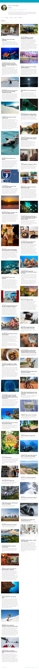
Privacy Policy (33, 667)
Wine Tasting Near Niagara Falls (8, 480)
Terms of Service (27, 667)
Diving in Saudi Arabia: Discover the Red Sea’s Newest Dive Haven (10, 423)
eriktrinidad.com (13, 9)
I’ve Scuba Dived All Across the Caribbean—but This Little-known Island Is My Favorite (29, 272)
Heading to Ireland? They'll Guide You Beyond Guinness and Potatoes (9, 569)
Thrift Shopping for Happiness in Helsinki (29, 164)
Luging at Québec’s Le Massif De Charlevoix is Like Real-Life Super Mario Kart (9, 651)
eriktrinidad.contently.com (22, 9)
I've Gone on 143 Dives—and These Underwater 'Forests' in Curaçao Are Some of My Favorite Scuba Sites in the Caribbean (9, 65)
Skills (15, 17)
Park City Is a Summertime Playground (28, 477)
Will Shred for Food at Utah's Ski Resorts (29, 497)
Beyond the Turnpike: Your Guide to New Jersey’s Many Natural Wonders (10, 213)
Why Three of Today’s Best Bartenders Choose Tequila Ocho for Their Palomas (9, 250)
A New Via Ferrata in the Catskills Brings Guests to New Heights (10, 503)
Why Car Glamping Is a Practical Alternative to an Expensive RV (27, 38)
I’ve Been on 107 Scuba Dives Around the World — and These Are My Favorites (29, 456)
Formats (20, 17)
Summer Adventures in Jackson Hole (28, 435)
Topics (11, 17)
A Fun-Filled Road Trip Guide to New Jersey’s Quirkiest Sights (9, 187)
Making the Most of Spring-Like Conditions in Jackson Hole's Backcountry (10, 626)
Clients (6, 17)
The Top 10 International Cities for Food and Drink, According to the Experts (9, 306)
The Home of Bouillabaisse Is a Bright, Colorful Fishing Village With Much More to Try (9, 364)
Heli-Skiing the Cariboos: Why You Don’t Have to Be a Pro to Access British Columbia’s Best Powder (9, 91)
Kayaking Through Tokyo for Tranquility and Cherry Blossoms (28, 67)
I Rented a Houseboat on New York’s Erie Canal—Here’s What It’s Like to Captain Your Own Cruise (29, 138)
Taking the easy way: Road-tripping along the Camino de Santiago (29, 372)
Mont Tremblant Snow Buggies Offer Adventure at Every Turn (28, 520)
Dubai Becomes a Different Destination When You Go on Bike (28, 187)
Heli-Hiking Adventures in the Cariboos (9, 524)
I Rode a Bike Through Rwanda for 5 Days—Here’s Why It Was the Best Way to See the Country (29, 393)
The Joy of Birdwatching (6, 457)
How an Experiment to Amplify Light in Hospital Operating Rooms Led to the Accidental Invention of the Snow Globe (28, 351)
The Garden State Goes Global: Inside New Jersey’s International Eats (28, 242)
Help (37, 667)
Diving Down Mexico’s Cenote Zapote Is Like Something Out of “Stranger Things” (29, 115)
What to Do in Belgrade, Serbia (27, 299)
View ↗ (17, 37)
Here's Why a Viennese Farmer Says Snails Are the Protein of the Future (28, 328)
